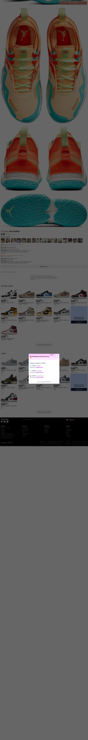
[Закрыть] (57, 355)
